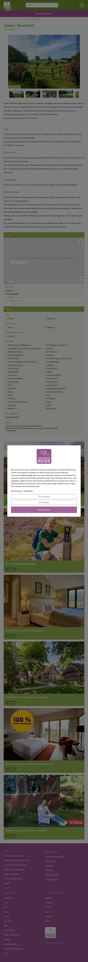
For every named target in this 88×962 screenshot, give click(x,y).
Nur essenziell (44, 496)
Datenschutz (16, 491)
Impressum (28, 491)
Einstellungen (44, 502)
